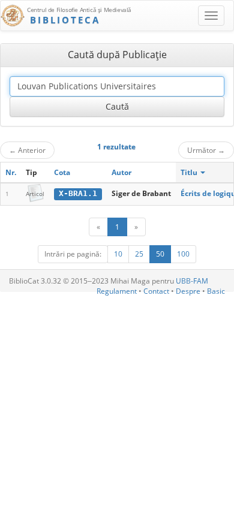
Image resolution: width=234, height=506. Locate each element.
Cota (62, 172)
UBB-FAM (192, 281)
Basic (216, 291)
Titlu (190, 172)
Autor (121, 172)
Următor (206, 150)
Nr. (10, 172)
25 (139, 254)
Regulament (117, 291)
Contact (156, 291)
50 (160, 254)
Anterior (27, 150)
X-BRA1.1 (78, 193)
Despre (188, 291)
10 (118, 254)
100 (183, 254)
